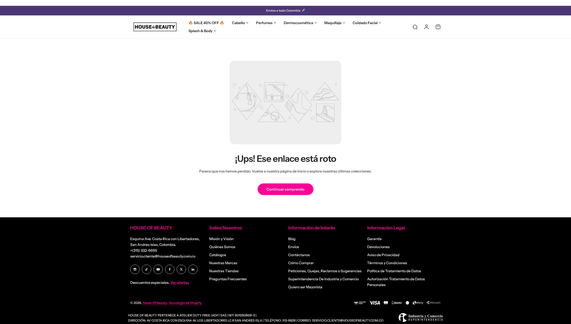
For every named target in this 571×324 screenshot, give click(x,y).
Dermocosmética (298, 23)
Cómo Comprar (301, 263)
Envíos (293, 247)
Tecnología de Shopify (185, 303)
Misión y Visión (221, 239)
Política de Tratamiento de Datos (394, 271)
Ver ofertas (179, 282)
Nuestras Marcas (223, 263)
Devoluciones (378, 247)
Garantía (374, 239)
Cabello (238, 23)
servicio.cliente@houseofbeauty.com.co (162, 256)
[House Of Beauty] (154, 26)
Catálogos (217, 255)
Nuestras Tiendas (224, 271)
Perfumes (264, 23)
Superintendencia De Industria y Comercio (323, 279)
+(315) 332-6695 (143, 250)
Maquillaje (332, 23)
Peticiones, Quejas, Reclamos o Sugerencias (325, 271)
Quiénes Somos (222, 247)
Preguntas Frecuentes (228, 279)
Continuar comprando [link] (285, 189)
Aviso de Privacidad (383, 255)
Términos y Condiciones (387, 263)
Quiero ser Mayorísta (305, 287)
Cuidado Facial (365, 23)
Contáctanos (299, 255)
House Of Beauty (155, 303)
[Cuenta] (426, 27)
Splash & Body (200, 31)
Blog (292, 239)
